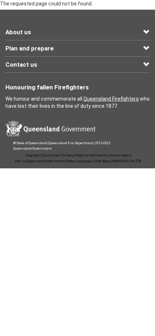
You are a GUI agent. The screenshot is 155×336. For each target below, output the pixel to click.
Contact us (21, 64)
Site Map (102, 161)
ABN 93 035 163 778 (126, 161)
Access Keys (119, 155)
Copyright (33, 155)
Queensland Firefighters (111, 99)
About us (18, 32)
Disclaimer (51, 155)
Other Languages (80, 161)
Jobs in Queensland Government (39, 161)
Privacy (68, 155)
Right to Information (91, 155)
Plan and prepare (29, 48)
